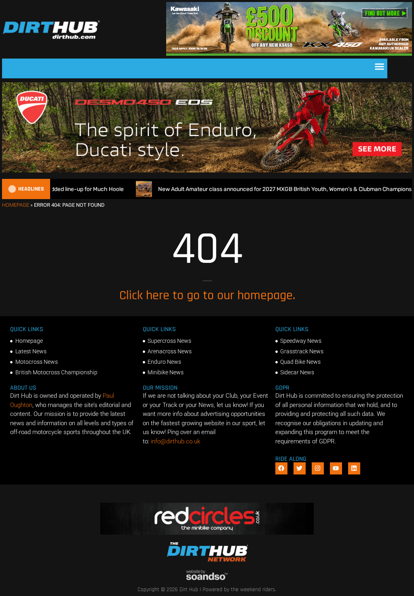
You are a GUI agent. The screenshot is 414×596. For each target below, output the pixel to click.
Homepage (15, 205)
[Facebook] (281, 468)
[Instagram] (318, 468)
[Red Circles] (206, 532)
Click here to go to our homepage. (207, 295)
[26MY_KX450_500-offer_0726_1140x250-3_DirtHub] (289, 53)
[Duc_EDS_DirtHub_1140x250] (207, 170)
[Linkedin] (354, 468)
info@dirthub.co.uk (175, 441)
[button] (379, 66)
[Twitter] (300, 468)
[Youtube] (336, 468)
